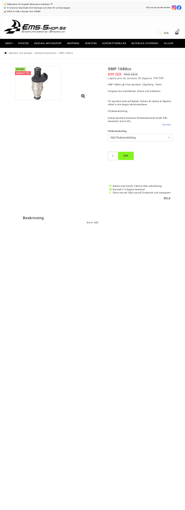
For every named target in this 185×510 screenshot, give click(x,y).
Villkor (168, 43)
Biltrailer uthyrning (145, 43)
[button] (83, 96)
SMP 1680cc (66, 53)
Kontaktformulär (114, 43)
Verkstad (91, 43)
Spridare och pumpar (21, 53)
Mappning (73, 43)
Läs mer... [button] (167, 124)
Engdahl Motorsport (48, 43)
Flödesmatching (117, 131)
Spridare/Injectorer (46, 53)
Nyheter (23, 43)
